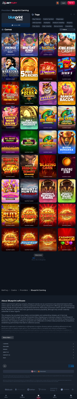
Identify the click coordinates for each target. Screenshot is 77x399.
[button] (10, 44)
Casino (14, 290)
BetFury (5, 290)
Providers (6, 10)
